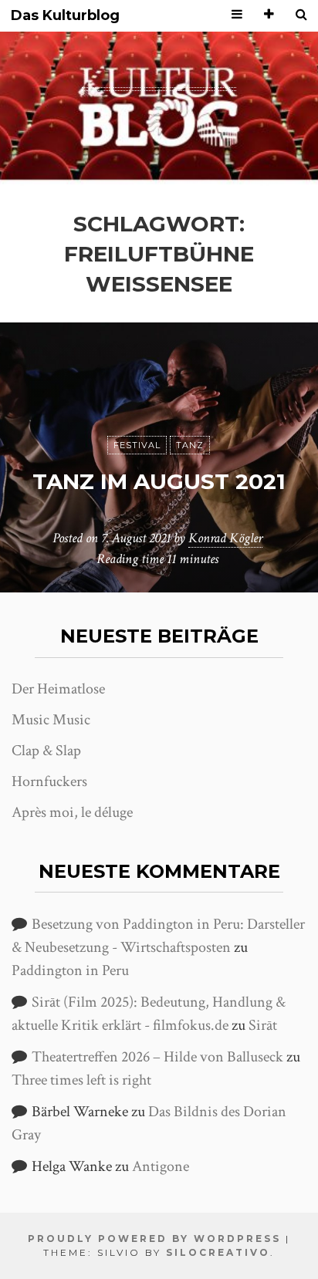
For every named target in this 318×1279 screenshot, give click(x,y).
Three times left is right (81, 1080)
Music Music (51, 720)
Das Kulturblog (65, 16)
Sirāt (263, 1025)
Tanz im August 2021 (159, 481)
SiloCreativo (218, 1252)
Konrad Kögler (225, 538)
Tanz (190, 445)
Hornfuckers (49, 781)
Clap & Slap (46, 751)
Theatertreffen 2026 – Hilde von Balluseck (157, 1057)
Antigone (160, 1166)
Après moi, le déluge (72, 812)
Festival (137, 445)
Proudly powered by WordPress (154, 1238)
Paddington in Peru (70, 970)
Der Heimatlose (58, 689)
